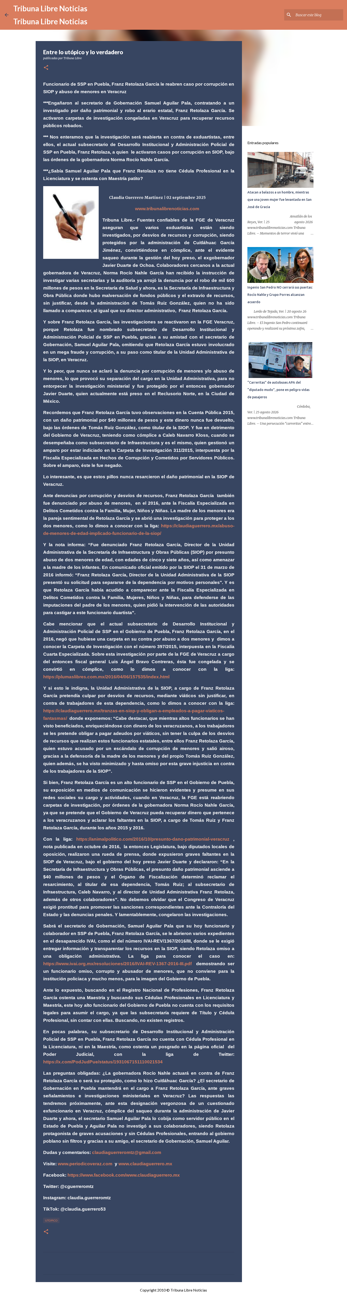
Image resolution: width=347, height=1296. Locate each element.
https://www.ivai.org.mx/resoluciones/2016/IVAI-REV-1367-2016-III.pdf (117, 963)
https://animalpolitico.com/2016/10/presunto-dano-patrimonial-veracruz (152, 839)
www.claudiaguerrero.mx (145, 1163)
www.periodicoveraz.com (85, 1163)
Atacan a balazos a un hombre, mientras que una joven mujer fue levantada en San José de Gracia (279, 199)
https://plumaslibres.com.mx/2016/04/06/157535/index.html (106, 676)
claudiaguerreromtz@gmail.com (126, 1152)
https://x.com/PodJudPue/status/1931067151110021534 (103, 1061)
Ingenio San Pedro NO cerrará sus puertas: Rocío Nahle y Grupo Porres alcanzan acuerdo (280, 294)
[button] (46, 68)
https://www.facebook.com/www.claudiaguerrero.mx (124, 1175)
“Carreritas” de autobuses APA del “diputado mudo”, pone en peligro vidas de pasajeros (278, 390)
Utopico (51, 1220)
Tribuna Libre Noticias (50, 8)
